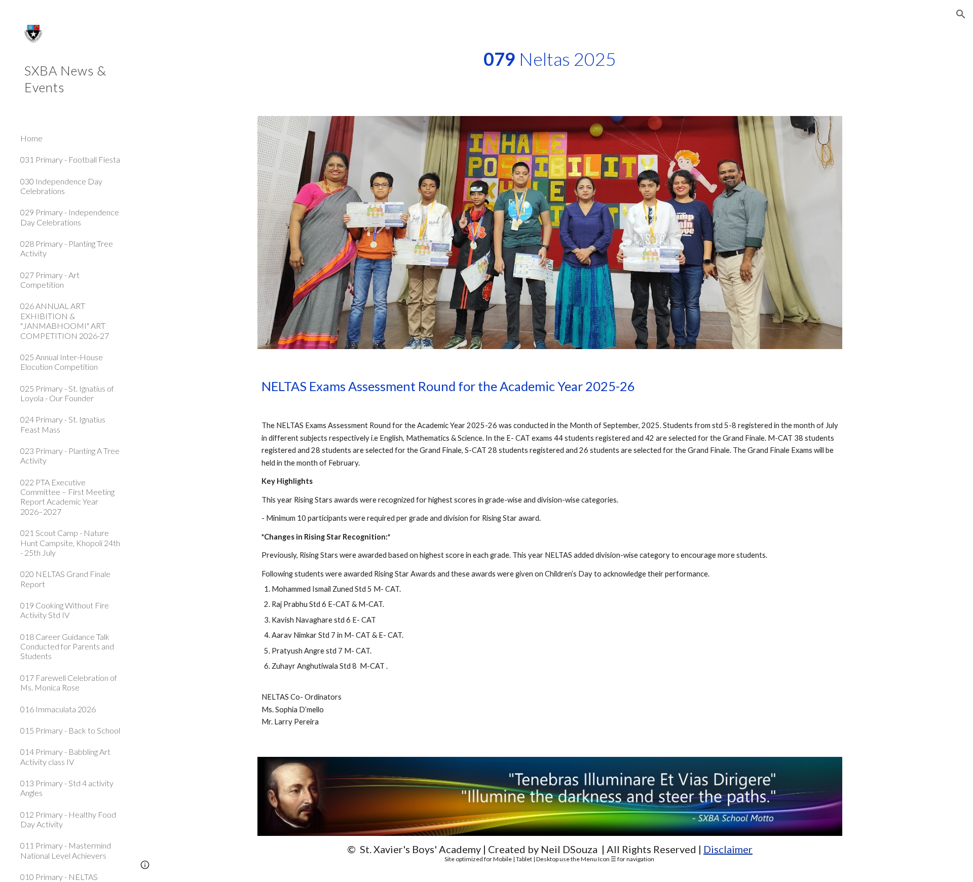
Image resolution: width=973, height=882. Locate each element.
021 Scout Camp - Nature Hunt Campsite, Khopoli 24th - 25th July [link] (70, 542)
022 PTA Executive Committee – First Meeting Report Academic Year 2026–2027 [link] (67, 496)
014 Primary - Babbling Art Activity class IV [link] (65, 756)
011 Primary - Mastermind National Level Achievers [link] (65, 850)
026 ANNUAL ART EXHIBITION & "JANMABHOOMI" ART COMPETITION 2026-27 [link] (64, 320)
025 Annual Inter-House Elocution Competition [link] (61, 361)
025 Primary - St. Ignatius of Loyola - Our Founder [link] (67, 393)
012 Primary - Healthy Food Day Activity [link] (68, 819)
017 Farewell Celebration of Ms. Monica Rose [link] (68, 682)
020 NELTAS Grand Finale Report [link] (65, 578)
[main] (549, 59)
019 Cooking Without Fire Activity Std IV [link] (64, 610)
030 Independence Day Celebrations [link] (61, 186)
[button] (961, 14)
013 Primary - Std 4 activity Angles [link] (67, 787)
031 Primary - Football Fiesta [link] (70, 159)
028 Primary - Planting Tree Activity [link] (66, 248)
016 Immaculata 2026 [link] (58, 709)
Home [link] (31, 138)
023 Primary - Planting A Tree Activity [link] (70, 455)
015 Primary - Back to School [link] (70, 730)
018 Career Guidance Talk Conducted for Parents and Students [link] (67, 646)
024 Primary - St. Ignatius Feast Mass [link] (62, 424)
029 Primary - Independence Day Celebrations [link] (69, 216)
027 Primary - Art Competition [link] (50, 279)
